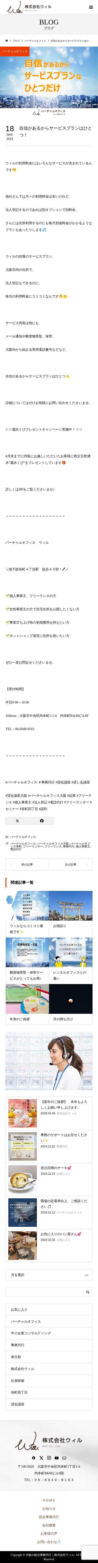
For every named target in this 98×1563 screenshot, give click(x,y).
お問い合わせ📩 (49, 1542)
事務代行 (68, 846)
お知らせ (49, 1508)
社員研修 (17, 1381)
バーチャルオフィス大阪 (53, 843)
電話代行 (16, 849)
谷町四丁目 (19, 1392)
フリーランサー (33, 846)
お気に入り (19, 1309)
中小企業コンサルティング (31, 1333)
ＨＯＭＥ (49, 1500)
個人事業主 (83, 846)
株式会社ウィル (22, 1369)
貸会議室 (17, 1404)
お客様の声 (49, 1533)
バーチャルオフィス (15, 51)
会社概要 (49, 1525)
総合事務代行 (49, 1517)
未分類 (16, 1357)
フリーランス (53, 846)
